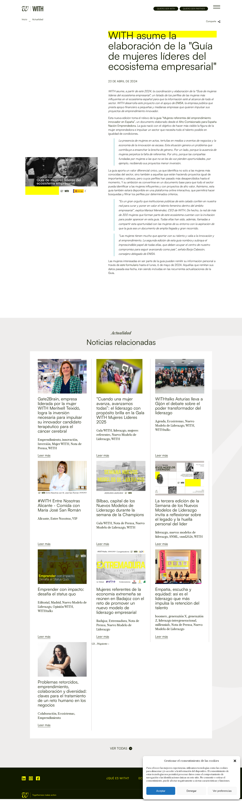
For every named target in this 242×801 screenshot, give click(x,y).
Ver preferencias (222, 790)
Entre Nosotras (60, 518)
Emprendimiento (49, 439)
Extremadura (118, 621)
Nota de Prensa (123, 523)
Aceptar (160, 790)
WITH (52, 448)
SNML (173, 536)
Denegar (191, 790)
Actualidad (37, 19)
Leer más (44, 455)
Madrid (56, 602)
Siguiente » (103, 643)
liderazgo (119, 430)
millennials (162, 625)
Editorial (43, 602)
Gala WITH (104, 430)
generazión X (177, 616)
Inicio (24, 19)
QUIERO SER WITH (166, 8)
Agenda (160, 421)
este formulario (129, 265)
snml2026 (186, 536)
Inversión (44, 444)
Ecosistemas (175, 421)
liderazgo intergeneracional (177, 620)
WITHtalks (162, 430)
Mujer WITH (60, 444)
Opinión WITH (63, 606)
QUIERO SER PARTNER (194, 8)
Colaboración (47, 713)
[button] (235, 761)
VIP (74, 518)
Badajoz (101, 621)
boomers (161, 616)
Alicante (43, 518)
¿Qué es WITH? (117, 778)
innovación (69, 439)
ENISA (179, 103)
